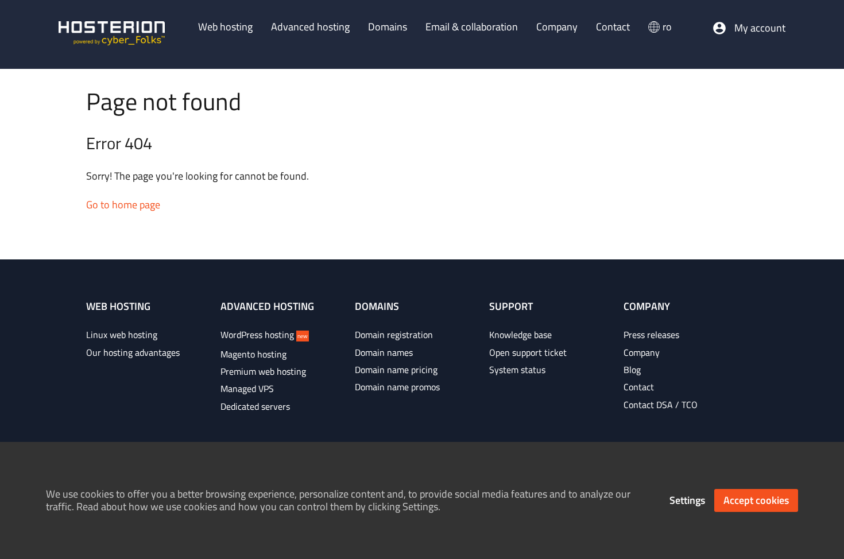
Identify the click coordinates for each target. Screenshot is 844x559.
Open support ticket (528, 352)
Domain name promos (397, 387)
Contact (639, 387)
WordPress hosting (264, 334)
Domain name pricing (396, 369)
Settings (687, 500)
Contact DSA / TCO (661, 405)
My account (759, 28)
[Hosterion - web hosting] (112, 34)
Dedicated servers (255, 406)
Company (642, 352)
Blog (632, 369)
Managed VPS (247, 388)
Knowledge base (520, 334)
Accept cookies (756, 500)
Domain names (384, 352)
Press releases (651, 334)
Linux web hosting (121, 334)
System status (517, 369)
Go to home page (123, 204)
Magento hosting (253, 354)
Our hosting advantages (133, 352)
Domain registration (394, 334)
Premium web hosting (263, 371)
